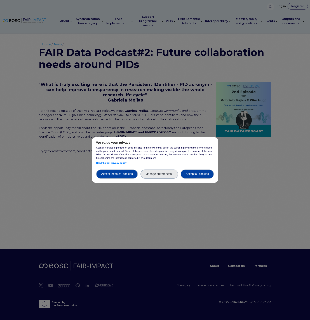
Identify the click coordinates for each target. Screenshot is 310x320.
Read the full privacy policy (112, 163)
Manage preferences (159, 173)
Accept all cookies (197, 173)
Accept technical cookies (117, 173)
